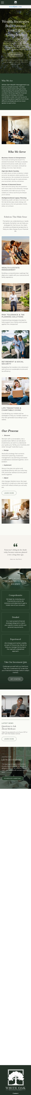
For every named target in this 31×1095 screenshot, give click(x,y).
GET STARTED (15, 54)
